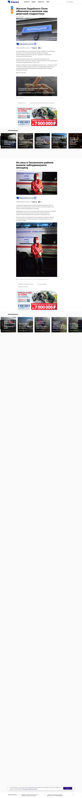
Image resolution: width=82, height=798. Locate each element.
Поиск (71, 2)
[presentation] (2, 140)
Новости (27, 1)
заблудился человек (23, 286)
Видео (34, 1)
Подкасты (41, 1)
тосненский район (42, 284)
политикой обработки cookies (29, 789)
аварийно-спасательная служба (25, 284)
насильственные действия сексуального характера (42, 102)
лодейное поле (21, 102)
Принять (68, 788)
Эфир (47, 1)
